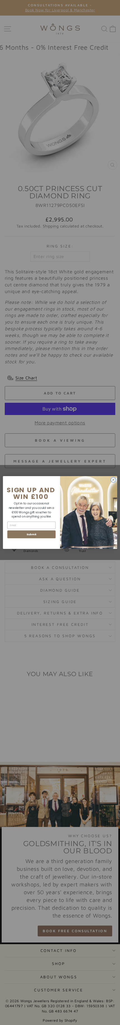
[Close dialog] (113, 479)
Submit (32, 534)
